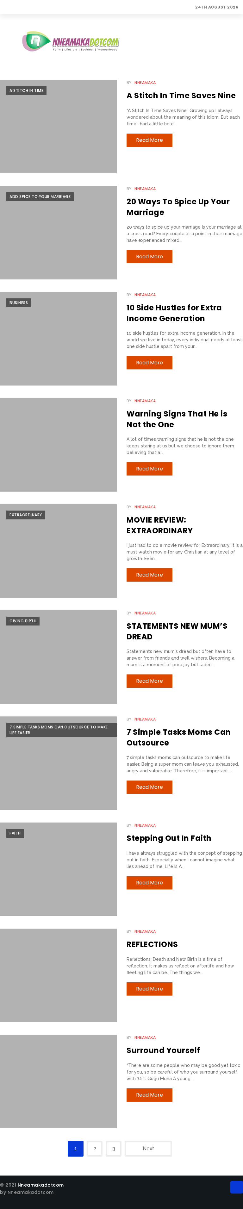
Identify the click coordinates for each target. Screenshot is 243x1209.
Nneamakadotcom (41, 1185)
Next (148, 1149)
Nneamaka (145, 82)
